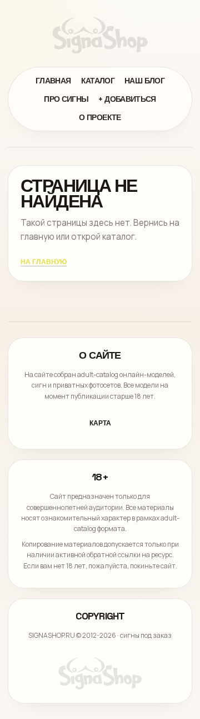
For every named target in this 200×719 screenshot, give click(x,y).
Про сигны (66, 99)
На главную (44, 262)
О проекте (100, 117)
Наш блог (144, 81)
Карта (100, 423)
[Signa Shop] (100, 35)
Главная (53, 81)
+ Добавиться (127, 99)
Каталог (98, 81)
